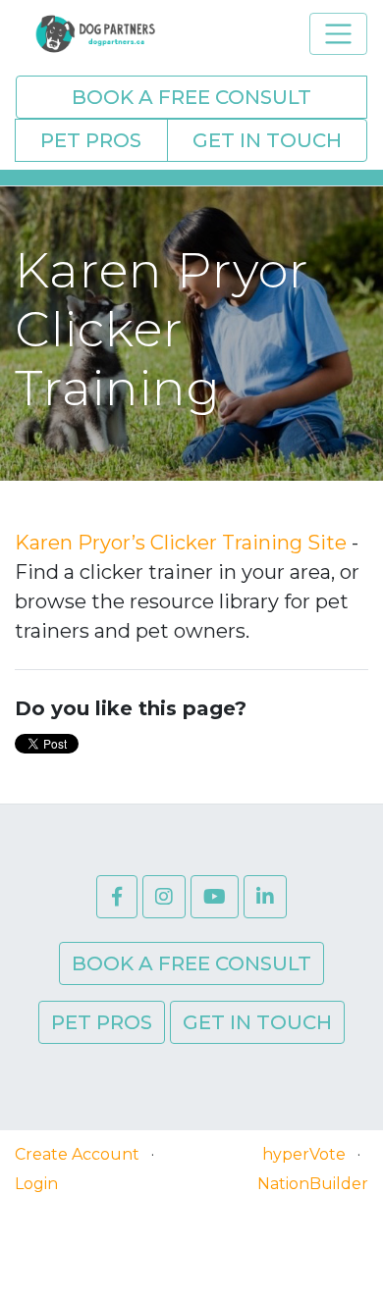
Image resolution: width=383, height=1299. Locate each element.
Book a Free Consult (191, 97)
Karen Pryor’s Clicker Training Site (181, 542)
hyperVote (304, 1154)
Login (36, 1183)
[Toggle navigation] (338, 34)
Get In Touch (267, 140)
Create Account (77, 1154)
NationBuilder (312, 1183)
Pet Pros (90, 140)
